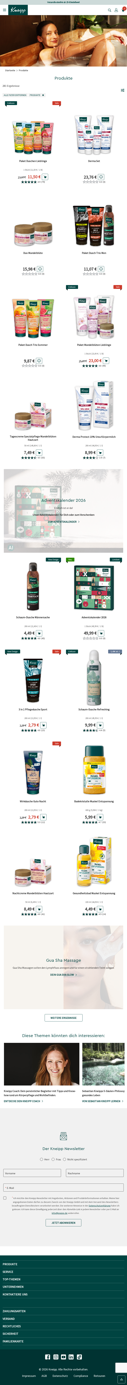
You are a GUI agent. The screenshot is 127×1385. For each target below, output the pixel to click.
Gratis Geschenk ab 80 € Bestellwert (63, 2)
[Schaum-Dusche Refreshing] (94, 678)
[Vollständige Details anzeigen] (101, 177)
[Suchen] (109, 10)
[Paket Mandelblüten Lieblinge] (94, 313)
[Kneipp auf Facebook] (48, 1356)
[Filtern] (123, 90)
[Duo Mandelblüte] (33, 221)
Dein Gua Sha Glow (62, 974)
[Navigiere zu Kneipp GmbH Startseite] (18, 9)
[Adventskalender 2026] (94, 586)
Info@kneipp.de (59, 1213)
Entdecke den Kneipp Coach (22, 1101)
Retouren (99, 1376)
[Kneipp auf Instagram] (56, 1356)
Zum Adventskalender (62, 521)
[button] (116, 10)
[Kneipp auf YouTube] (64, 1356)
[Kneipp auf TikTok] (79, 1356)
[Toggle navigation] (4, 10)
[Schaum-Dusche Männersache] (33, 586)
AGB (44, 1376)
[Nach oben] (121, 1379)
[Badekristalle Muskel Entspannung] (94, 770)
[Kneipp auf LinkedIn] (71, 1356)
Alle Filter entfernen (16, 95)
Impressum (29, 1376)
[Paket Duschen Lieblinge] (33, 129)
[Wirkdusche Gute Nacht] (33, 770)
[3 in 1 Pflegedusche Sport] (33, 678)
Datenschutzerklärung (100, 1205)
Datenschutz (60, 1376)
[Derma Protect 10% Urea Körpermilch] (94, 405)
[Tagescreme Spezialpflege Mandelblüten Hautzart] (33, 405)
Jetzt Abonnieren (63, 1222)
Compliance (81, 1376)
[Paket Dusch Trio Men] (94, 221)
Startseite (10, 70)
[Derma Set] (94, 129)
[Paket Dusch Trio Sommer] (33, 313)
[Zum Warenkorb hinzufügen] (45, 177)
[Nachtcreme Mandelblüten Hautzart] (33, 861)
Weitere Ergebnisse (64, 1017)
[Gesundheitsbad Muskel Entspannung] (94, 861)
